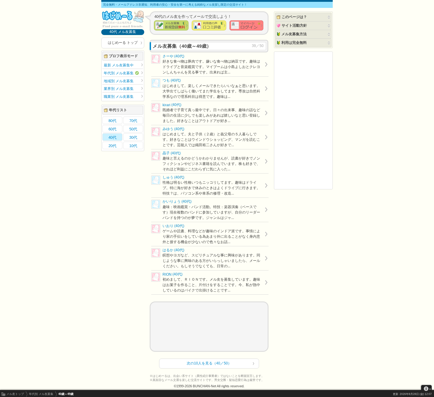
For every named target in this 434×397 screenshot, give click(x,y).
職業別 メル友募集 (119, 97)
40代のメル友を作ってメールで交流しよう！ (192, 16)
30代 (133, 137)
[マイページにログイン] (246, 25)
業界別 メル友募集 (119, 89)
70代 (133, 120)
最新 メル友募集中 (119, 65)
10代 (133, 145)
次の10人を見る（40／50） (209, 363)
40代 (112, 137)
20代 (112, 145)
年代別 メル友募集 (41, 394)
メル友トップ (15, 394)
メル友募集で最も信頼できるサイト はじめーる (122, 19)
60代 (112, 129)
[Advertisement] (209, 327)
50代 (133, 129)
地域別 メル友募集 (119, 81)
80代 (112, 120)
